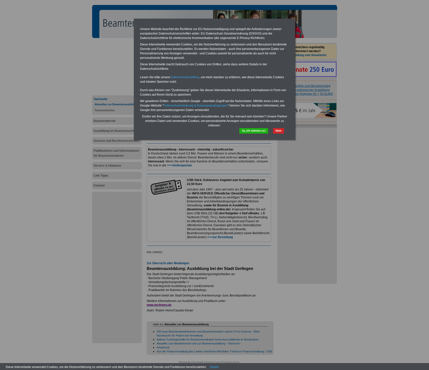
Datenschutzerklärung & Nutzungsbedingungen (196, 105)
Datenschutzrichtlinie (185, 77)
